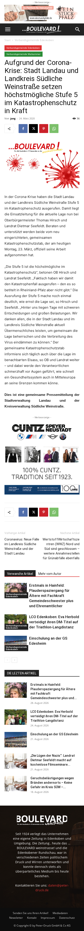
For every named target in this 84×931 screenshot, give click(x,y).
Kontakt (32, 918)
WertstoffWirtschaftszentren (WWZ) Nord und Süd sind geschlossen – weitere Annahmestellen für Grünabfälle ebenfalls (61, 548)
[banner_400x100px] (42, 13)
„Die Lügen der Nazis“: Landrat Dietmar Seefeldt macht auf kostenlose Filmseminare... (52, 760)
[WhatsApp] (54, 128)
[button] (7, 29)
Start (7, 40)
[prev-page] (7, 660)
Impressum (48, 918)
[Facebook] (23, 128)
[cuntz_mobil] (42, 457)
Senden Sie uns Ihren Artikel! (30, 913)
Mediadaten (60, 913)
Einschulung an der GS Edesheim (54, 734)
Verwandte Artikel (20, 574)
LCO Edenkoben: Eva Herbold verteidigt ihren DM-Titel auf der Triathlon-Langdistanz (54, 622)
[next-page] (14, 660)
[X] (33, 128)
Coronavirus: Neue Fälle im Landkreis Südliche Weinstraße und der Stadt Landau (21, 546)
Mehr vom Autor (49, 574)
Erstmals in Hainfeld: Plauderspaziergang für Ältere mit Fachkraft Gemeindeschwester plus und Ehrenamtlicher (51, 595)
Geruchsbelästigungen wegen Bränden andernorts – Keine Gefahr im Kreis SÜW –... (52, 782)
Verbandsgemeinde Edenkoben (34, 40)
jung (12, 118)
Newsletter (16, 918)
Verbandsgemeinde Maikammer (23, 54)
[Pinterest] (43, 128)
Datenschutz (67, 918)
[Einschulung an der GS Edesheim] (15, 643)
